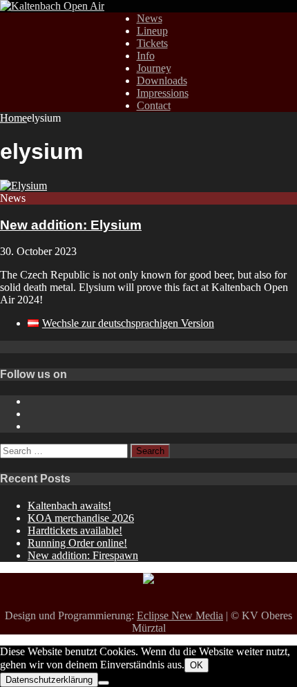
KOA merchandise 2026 (81, 518)
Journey (154, 68)
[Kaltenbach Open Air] (52, 6)
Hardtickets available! (75, 530)
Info (146, 56)
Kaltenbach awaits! (69, 505)
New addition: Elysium (71, 225)
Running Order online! (77, 543)
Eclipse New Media (180, 615)
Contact (154, 105)
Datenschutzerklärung (49, 680)
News (149, 18)
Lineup (152, 31)
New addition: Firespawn (83, 555)
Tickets (152, 43)
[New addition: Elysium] (23, 185)
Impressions (163, 93)
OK (196, 665)
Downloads (162, 80)
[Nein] (103, 683)
